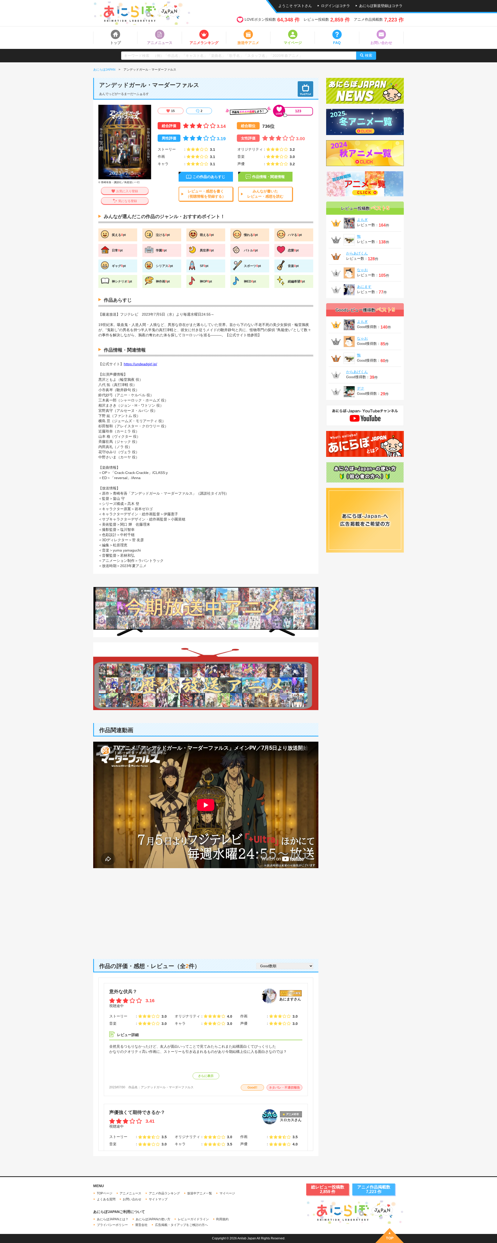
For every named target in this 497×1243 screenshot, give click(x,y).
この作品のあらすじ (209, 177)
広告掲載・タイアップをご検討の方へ (181, 1225)
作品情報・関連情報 (268, 177)
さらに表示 (206, 1076)
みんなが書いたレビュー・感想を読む (265, 193)
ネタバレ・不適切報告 (284, 1087)
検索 (368, 55)
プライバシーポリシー (112, 1225)
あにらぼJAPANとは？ (112, 1219)
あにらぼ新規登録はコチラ (381, 6)
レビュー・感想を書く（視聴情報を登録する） (206, 193)
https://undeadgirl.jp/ (140, 364)
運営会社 (141, 1225)
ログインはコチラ (335, 6)
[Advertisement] (205, 910)
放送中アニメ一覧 (199, 1193)
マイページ (227, 1193)
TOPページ (104, 1193)
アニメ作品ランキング (164, 1193)
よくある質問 (106, 1199)
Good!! (252, 1087)
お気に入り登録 (127, 191)
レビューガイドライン (193, 1219)
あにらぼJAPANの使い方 (153, 1219)
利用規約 (222, 1219)
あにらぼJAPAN (104, 69)
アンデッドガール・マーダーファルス (167, 1087)
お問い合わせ (132, 1199)
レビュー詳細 (128, 1035)
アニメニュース (130, 1193)
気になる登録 (127, 201)
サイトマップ (158, 1199)
